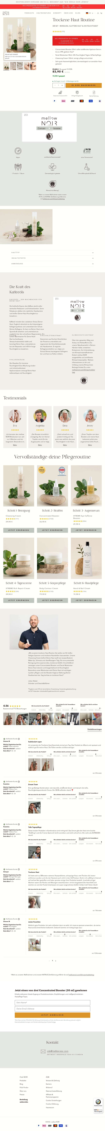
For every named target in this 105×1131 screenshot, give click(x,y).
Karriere (49, 1084)
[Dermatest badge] (62, 471)
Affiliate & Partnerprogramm (52, 1096)
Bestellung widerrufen (24, 1101)
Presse (22, 1094)
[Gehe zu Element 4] (27, 66)
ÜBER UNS (68, 13)
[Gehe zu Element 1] (6, 66)
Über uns (23, 1091)
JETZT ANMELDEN (52, 1015)
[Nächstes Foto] (100, 721)
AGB (47, 1077)
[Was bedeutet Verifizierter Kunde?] (19, 739)
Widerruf (49, 1087)
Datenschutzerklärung (54, 1091)
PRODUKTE (29, 13)
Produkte (23, 1080)
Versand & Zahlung (53, 1080)
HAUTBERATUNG (44, 13)
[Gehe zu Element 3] (20, 66)
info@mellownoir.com (57, 1051)
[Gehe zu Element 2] (13, 66)
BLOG (77, 13)
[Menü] (101, 1099)
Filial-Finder (24, 1087)
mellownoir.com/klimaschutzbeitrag (53, 199)
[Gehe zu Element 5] (33, 66)
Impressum (50, 1107)
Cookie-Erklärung (52, 1104)
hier (54, 1022)
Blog (21, 1084)
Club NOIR (23, 1077)
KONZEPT (57, 13)
